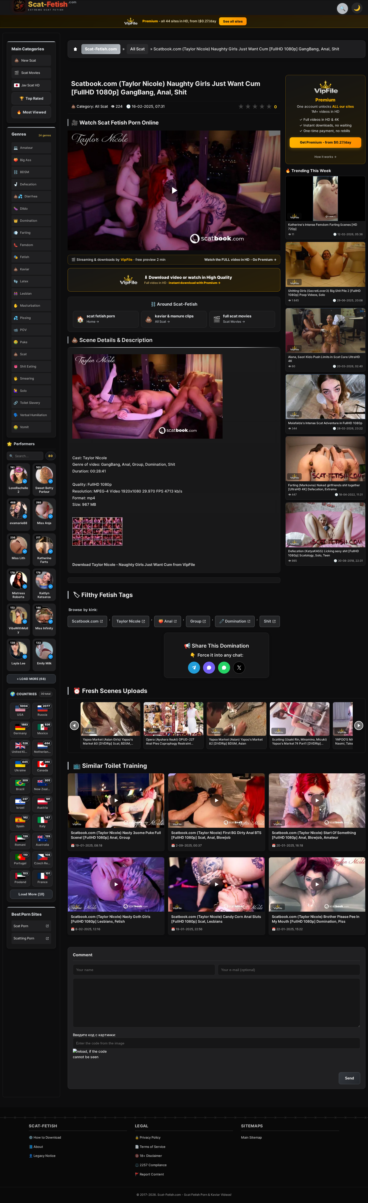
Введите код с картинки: (94, 1035)
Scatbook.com (85, 621)
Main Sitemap (251, 1137)
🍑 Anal (165, 621)
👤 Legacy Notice (42, 1156)
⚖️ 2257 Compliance (151, 1165)
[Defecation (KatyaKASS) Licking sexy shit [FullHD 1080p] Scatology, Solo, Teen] (325, 525)
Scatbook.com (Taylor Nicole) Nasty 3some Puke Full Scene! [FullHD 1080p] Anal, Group (116, 834)
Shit (267, 621)
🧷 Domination (232, 621)
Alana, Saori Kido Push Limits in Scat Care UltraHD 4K (324, 359)
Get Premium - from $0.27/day (325, 142)
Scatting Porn (24, 938)
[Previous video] (74, 725)
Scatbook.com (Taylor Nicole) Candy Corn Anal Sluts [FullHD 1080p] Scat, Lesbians (216, 918)
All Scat (137, 48)
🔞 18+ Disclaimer (148, 1156)
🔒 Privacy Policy (147, 1137)
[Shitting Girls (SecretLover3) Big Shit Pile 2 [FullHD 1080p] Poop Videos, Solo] (325, 264)
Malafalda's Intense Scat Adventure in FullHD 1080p (325, 423)
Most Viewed (31, 112)
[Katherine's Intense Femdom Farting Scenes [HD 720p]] (325, 198)
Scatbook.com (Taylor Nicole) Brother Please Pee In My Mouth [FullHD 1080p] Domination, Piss (315, 918)
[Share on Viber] (209, 668)
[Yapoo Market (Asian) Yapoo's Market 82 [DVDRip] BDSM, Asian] (236, 719)
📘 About (36, 1147)
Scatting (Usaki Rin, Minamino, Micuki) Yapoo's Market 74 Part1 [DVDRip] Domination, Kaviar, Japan (299, 743)
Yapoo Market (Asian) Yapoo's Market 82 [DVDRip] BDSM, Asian (236, 741)
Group (195, 621)
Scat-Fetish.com (101, 48)
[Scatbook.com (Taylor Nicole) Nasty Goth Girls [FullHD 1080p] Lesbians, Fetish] (116, 884)
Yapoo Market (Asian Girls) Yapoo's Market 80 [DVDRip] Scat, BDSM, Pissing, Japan (108, 743)
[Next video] (358, 725)
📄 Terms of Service (150, 1147)
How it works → (325, 157)
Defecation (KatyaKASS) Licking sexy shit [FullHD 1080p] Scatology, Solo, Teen (323, 553)
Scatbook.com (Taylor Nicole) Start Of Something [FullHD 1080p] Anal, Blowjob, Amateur (314, 834)
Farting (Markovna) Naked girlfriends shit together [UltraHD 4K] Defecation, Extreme (324, 487)
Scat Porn (21, 926)
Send (349, 1078)
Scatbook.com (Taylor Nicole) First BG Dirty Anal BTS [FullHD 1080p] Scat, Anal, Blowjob (216, 834)
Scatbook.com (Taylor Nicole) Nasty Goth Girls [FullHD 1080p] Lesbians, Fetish (110, 918)
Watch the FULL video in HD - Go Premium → (240, 260)
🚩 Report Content (149, 1174)
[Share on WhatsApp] (224, 668)
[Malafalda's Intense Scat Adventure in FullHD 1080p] (325, 396)
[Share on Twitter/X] (239, 668)
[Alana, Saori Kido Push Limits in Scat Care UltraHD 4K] (325, 330)
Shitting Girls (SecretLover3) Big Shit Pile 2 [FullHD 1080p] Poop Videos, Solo (324, 293)
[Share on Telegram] (194, 668)
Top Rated (31, 98)
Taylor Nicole (128, 621)
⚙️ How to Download (45, 1137)
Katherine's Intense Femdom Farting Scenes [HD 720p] (322, 227)
